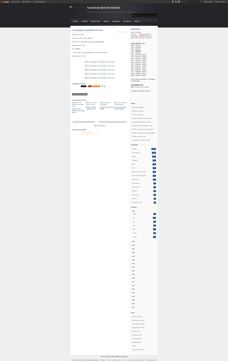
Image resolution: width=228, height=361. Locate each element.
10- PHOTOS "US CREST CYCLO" (141, 140)
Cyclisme (84, 21)
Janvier (135, 237)
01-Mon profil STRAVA (137, 107)
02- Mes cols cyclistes (138, 111)
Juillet (134, 214)
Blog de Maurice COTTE (138, 327)
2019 (133, 263)
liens (133, 168)
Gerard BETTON (83, 360)
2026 (133, 211)
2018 (133, 267)
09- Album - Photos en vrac (139, 136)
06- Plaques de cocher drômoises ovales (142, 125)
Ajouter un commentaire (86, 132)
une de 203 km (88, 52)
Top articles (102, 360)
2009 (133, 300)
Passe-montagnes (136, 338)
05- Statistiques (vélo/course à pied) (141, 122)
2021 (133, 256)
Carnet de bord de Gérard (103, 7)
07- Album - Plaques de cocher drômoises (142, 129)
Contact (137, 21)
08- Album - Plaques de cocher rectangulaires (143, 133)
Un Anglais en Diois (137, 335)
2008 (133, 303)
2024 (133, 245)
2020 (133, 260)
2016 (133, 274)
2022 (133, 252)
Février (134, 233)
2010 (133, 296)
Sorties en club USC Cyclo (139, 175)
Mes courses (135, 194)
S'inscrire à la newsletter (80, 94)
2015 (133, 278)
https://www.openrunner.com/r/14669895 (92, 41)
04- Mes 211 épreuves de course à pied (142, 118)
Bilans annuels (135, 183)
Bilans (133, 164)
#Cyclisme (125, 31)
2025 (133, 241)
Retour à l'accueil (99, 125)
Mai (134, 221)
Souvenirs (134, 191)
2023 (133, 249)
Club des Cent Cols (137, 316)
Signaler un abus (117, 360)
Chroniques (116, 21)
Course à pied (95, 21)
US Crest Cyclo (136, 331)
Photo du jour (135, 179)
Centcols (134, 346)
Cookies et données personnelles (136, 360)
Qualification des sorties (138, 320)
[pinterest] (179, 2)
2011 (133, 292)
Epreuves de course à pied (139, 171)
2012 (133, 289)
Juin (134, 217)
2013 (133, 285)
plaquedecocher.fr (136, 342)
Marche (106, 21)
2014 (133, 281)
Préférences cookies (151, 360)
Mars (134, 229)
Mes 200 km (127, 21)
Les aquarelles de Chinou (138, 324)
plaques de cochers (137, 202)
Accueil (75, 21)
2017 (133, 271)
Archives (134, 198)
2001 (133, 307)
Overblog (124, 356)
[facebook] (173, 2)
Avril (134, 225)
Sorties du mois (136, 187)
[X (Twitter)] (176, 2)
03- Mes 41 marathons (137, 114)
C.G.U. (124, 360)
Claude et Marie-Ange (137, 349)
